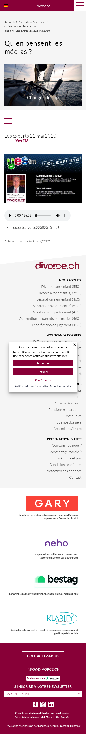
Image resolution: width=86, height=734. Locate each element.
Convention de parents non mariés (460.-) (50, 318)
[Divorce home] (43, 5)
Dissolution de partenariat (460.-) (56, 312)
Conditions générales (65, 464)
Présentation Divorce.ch (31, 22)
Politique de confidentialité (31, 386)
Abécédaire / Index (68, 428)
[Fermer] (75, 344)
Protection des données (64, 471)
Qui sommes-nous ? (67, 445)
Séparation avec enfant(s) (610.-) (57, 305)
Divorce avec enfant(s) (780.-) (59, 293)
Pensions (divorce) (68, 403)
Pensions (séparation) (65, 409)
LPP (78, 396)
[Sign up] (80, 694)
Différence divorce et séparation (57, 341)
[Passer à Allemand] (6, 5)
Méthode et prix (69, 458)
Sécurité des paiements (28, 717)
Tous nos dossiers (68, 422)
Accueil (9, 22)
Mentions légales (60, 386)
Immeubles (73, 416)
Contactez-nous (43, 656)
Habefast (75, 725)
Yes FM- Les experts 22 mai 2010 (27, 30)
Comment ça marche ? (65, 452)
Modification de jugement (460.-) (57, 325)
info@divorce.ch (43, 669)
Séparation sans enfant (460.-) (59, 299)
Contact (75, 477)
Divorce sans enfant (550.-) (61, 286)
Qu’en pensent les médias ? (21, 26)
